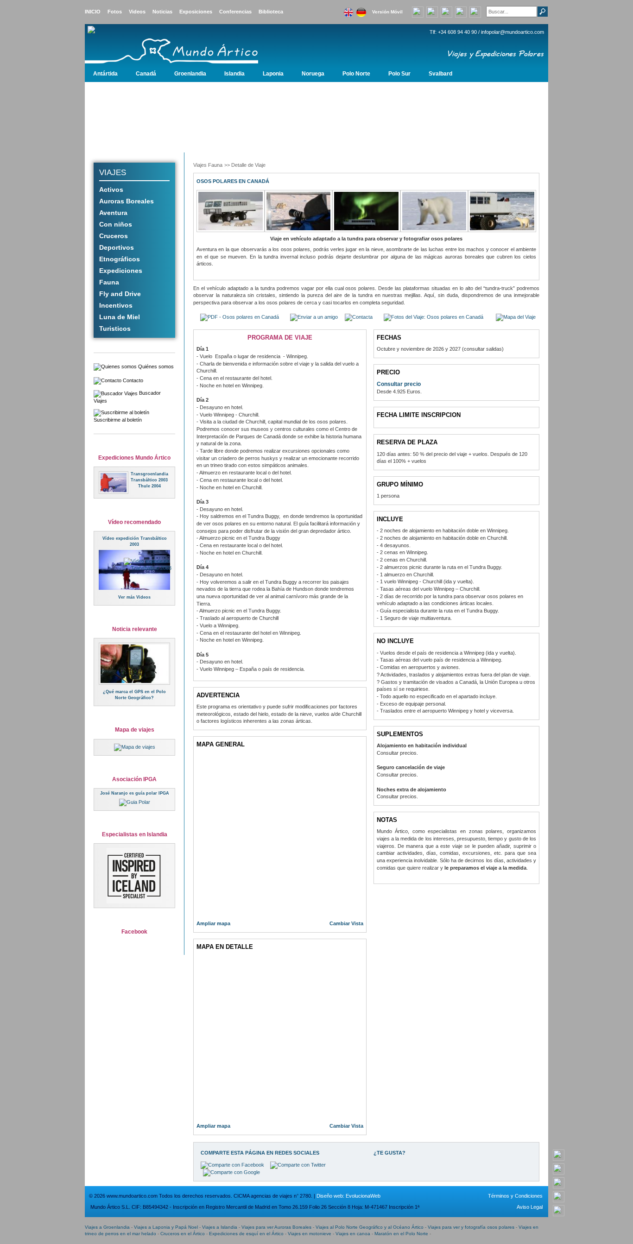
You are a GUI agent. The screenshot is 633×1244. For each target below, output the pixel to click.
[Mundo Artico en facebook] (446, 11)
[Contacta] (359, 317)
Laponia (273, 73)
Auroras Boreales (126, 201)
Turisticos (115, 328)
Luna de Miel (119, 317)
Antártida (105, 73)
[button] (314, 317)
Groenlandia (190, 73)
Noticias (162, 11)
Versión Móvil (387, 11)
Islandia (234, 73)
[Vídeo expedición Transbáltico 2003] (154, 564)
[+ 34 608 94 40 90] (558, 1154)
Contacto (132, 380)
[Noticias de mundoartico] (134, 663)
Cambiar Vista (346, 923)
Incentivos (116, 305)
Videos (137, 11)
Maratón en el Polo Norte (401, 1233)
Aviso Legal (530, 1207)
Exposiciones (195, 11)
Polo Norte (356, 73)
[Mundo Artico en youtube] (432, 11)
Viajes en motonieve (309, 1233)
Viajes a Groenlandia (107, 1227)
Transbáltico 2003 (149, 480)
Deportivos (116, 247)
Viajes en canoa (352, 1233)
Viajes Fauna (207, 165)
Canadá (146, 73)
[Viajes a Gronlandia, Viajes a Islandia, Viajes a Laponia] (189, 44)
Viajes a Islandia (219, 1227)
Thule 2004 (149, 486)
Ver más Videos (134, 597)
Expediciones (120, 270)
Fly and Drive (120, 293)
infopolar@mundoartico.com (512, 32)
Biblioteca (271, 11)
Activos (111, 189)
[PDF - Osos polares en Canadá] (239, 317)
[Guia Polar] (134, 802)
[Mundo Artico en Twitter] (475, 11)
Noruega (313, 73)
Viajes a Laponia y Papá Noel (166, 1227)
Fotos (115, 11)
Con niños (115, 224)
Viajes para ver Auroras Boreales (276, 1227)
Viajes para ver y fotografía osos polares (471, 1227)
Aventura (113, 212)
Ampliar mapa (213, 923)
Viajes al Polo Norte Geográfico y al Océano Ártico (370, 1227)
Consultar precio (399, 384)
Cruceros (113, 236)
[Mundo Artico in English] (348, 10)
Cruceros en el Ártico (182, 1233)
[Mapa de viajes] (134, 747)
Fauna (109, 282)
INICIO (93, 11)
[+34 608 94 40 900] (418, 11)
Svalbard (440, 73)
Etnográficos (119, 259)
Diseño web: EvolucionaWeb (348, 1196)
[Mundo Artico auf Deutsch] (361, 10)
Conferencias (235, 11)
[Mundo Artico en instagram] (461, 11)
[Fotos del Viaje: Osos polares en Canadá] (433, 317)
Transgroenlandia (149, 474)
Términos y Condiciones (515, 1196)
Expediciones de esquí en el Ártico (246, 1233)
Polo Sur (399, 73)
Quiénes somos (155, 366)
